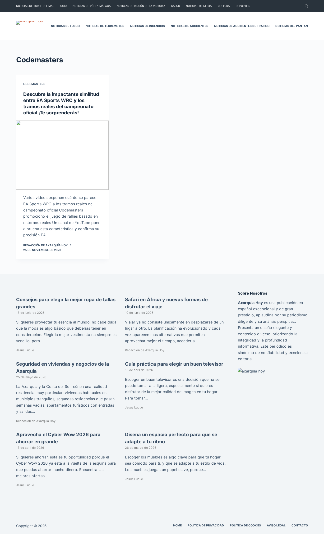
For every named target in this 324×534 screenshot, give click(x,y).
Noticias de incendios (147, 26)
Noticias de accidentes (189, 26)
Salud (175, 6)
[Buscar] (306, 6)
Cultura (224, 6)
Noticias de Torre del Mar (35, 6)
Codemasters (34, 84)
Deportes (243, 6)
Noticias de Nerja (199, 6)
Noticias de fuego (65, 26)
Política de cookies (245, 525)
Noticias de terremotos (105, 26)
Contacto (300, 525)
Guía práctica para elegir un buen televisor (174, 364)
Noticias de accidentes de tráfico (241, 26)
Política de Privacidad (206, 525)
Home (177, 525)
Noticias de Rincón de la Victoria (141, 6)
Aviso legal (276, 525)
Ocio (63, 6)
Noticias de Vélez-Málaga (92, 6)
